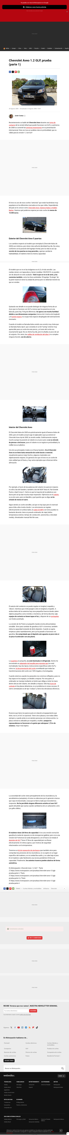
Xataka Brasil (7, 1122)
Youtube (18, 1027)
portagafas (55, 616)
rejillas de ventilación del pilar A (38, 334)
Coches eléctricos (31, 1043)
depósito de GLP (14, 840)
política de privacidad (25, 1014)
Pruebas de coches (53, 1048)
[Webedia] (9, 1075)
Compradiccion (8, 1107)
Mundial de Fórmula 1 (53, 1056)
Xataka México (8, 1119)
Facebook (10, 72)
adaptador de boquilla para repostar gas (34, 663)
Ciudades (49, 48)
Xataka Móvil (7, 1087)
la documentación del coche (26, 668)
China (19, 48)
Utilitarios (46, 888)
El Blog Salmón (20, 1102)
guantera (14, 661)
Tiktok (36, 1027)
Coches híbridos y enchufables (32, 888)
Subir (60, 1076)
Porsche (36, 48)
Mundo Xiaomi (7, 1095)
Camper (14, 48)
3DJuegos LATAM (21, 1119)
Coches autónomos (10, 1056)
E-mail (19, 72)
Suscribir (33, 1010)
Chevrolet (54, 888)
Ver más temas (9, 1060)
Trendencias (7, 1102)
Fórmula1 (7, 1043)
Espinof (31, 1087)
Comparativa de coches (54, 1052)
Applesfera (7, 1090)
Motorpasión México (59, 1119)
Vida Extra (18, 1087)
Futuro (27, 1056)
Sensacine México (33, 1119)
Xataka (6, 1084)
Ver (35, 937)
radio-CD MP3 (39, 510)
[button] (20, 116)
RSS (29, 1027)
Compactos (7, 1048)
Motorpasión (57, 1084)
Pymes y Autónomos (21, 1105)
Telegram (26, 1027)
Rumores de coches (10, 1052)
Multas (7, 48)
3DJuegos (19, 1084)
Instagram (22, 1027)
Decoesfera (7, 1105)
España (67, 48)
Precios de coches (31, 1052)
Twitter (13, 72)
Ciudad (43, 48)
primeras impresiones (34, 128)
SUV (27, 1048)
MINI (30, 48)
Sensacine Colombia (34, 1122)
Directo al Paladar (45, 1084)
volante (56, 495)
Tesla (25, 48)
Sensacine (31, 1084)
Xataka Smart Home (9, 1092)
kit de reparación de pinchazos (29, 850)
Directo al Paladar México (45, 1120)
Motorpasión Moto (58, 1087)
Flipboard (16, 72)
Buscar (62, 1068)
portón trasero (17, 317)
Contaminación (58, 48)
